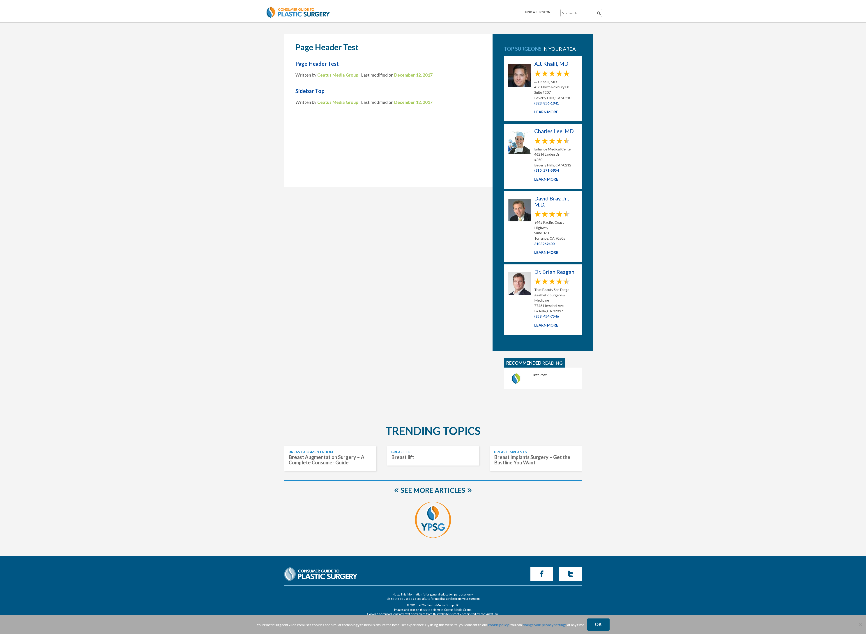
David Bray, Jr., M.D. (551, 201)
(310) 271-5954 (546, 170)
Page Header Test (317, 63)
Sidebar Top (310, 91)
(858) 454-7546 (546, 316)
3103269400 (544, 243)
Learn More (546, 111)
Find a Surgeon (537, 12)
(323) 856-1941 (546, 103)
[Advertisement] (388, 142)
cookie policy (498, 625)
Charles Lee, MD (554, 131)
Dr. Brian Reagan (554, 272)
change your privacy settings (545, 625)
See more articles (433, 490)
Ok (598, 624)
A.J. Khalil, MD (551, 64)
